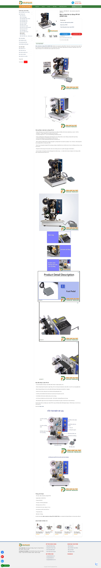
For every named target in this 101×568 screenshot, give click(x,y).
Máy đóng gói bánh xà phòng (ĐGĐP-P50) (40, 532)
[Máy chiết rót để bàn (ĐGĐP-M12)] (49, 527)
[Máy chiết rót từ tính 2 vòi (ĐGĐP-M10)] (68, 527)
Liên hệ (43, 6)
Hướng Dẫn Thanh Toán (50, 547)
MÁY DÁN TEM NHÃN (23, 23)
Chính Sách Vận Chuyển (51, 551)
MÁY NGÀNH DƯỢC (22, 40)
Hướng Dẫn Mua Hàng (50, 546)
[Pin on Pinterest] (66, 40)
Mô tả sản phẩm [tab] (39, 43)
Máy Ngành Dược (71, 551)
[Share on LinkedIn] (67, 40)
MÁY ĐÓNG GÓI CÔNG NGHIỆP (25, 27)
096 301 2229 (78, 3)
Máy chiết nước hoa (22, 50)
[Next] (56, 21)
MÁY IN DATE (22, 33)
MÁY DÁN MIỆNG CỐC (24, 21)
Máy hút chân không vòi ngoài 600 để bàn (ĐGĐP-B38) (58, 532)
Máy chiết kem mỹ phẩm (23, 56)
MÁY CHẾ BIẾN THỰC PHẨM (24, 12)
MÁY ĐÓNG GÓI (22, 14)
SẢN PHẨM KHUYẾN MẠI (23, 44)
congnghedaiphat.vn (50, 557)
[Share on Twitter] (62, 40)
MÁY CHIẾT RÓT (22, 15)
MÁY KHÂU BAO (22, 34)
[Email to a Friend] (64, 40)
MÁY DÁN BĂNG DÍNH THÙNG (25, 18)
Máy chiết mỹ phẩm (22, 54)
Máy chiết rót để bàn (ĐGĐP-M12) (49, 532)
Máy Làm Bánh (71, 549)
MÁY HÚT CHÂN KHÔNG (24, 31)
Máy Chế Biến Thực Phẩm (73, 547)
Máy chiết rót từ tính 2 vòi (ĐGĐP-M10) (68, 532)
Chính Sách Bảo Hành (50, 549)
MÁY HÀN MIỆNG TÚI (23, 30)
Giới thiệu (54, 6)
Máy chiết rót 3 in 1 (22, 48)
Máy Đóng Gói (70, 546)
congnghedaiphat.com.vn (51, 559)
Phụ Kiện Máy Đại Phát (23, 42)
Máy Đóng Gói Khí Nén (24, 28)
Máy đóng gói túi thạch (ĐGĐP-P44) (77, 532)
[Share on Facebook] (60, 40)
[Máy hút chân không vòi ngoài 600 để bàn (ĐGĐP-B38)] (59, 527)
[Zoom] (37, 31)
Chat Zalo (66, 34)
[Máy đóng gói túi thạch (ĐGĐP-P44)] (78, 527)
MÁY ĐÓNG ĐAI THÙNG (24, 25)
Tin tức (48, 6)
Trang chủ (37, 6)
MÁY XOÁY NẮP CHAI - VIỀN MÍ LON (26, 36)
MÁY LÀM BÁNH (22, 38)
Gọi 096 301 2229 (77, 34)
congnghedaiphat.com (50, 556)
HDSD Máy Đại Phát (63, 6)
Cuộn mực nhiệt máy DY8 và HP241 (66, 22)
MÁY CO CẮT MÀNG (23, 17)
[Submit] (81, 6)
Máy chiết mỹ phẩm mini (23, 52)
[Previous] (37, 21)
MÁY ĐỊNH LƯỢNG (23, 24)
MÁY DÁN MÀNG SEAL (24, 20)
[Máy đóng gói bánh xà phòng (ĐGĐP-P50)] (40, 527)
